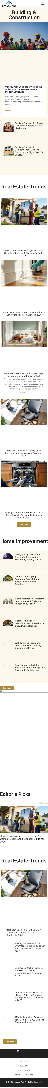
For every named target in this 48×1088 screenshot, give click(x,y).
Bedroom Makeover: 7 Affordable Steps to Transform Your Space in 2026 (24, 374)
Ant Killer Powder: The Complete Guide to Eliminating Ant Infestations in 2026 (24, 313)
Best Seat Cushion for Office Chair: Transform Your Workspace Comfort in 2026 (24, 453)
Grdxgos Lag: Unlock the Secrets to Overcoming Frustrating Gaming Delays (28, 557)
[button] (43, 4)
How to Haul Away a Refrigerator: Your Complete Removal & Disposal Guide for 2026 (24, 253)
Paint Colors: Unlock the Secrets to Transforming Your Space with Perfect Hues (30, 667)
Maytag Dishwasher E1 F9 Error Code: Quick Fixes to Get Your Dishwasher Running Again (24, 515)
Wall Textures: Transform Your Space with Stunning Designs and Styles (28, 645)
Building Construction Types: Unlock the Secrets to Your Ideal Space (29, 125)
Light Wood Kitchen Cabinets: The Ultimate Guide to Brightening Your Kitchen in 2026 (29, 972)
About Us (24, 1061)
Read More (8, 110)
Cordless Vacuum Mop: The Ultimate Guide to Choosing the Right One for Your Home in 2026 (29, 996)
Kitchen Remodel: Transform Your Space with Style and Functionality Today (29, 601)
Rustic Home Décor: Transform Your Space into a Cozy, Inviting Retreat (29, 623)
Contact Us (24, 1066)
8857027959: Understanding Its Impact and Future (18, 700)
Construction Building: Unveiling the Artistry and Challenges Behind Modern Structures (23, 89)
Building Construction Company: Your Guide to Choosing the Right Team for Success (29, 151)
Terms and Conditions (24, 1075)
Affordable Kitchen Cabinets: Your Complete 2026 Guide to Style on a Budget (29, 1019)
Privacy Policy (24, 1070)
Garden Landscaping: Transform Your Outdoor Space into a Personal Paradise (27, 580)
